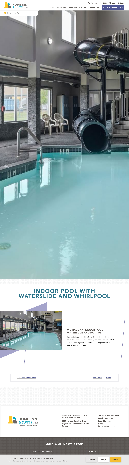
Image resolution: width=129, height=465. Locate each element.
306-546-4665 (109, 420)
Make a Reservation (113, 7)
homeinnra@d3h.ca (106, 426)
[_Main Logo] (15, 5)
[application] (64, 460)
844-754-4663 (113, 415)
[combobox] (18, 13)
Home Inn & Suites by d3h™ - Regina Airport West (75, 417)
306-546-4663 (110, 418)
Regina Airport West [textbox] (13, 13)
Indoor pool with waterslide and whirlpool (64, 293)
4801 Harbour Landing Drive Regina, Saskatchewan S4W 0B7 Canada (75, 423)
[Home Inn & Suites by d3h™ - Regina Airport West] (24, 421)
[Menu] (98, 7)
